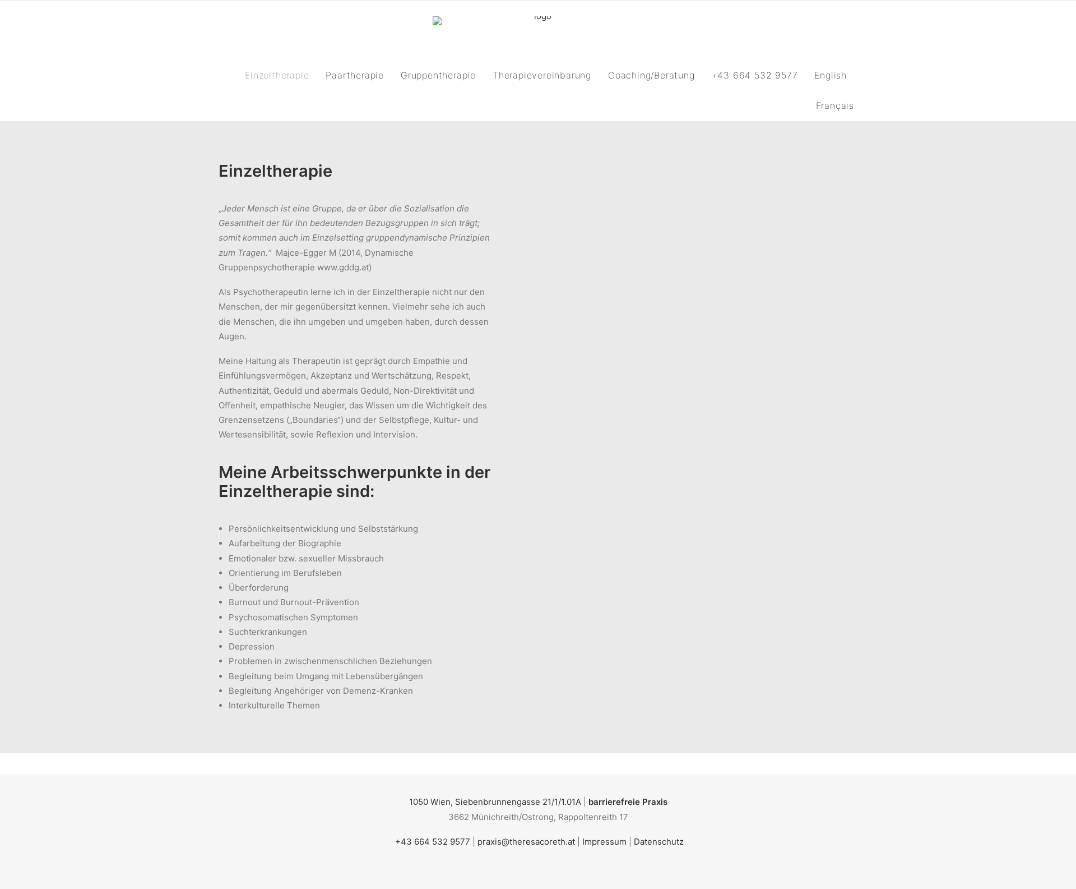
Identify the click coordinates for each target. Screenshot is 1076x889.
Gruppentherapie (438, 75)
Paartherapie (355, 75)
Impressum (604, 841)
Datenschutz (659, 841)
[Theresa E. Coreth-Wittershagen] (538, 30)
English (830, 75)
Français (835, 105)
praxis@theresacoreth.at (526, 841)
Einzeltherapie (277, 75)
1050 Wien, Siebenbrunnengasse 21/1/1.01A (495, 801)
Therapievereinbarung (542, 75)
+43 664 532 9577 (755, 75)
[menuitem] (280, 75)
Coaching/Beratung (651, 75)
